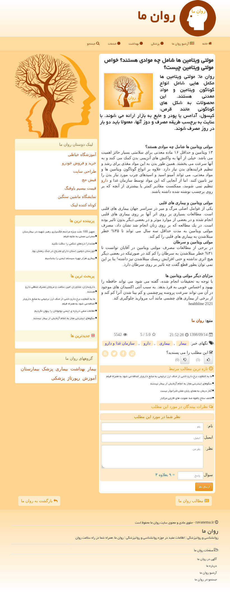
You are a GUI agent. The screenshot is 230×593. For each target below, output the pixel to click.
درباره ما (211, 566)
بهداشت (134, 44)
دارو (104, 180)
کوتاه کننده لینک (83, 205)
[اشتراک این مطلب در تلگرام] (132, 353)
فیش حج (89, 180)
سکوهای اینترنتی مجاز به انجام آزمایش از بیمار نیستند (181, 383)
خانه (205, 44)
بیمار (183, 343)
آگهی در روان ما (207, 559)
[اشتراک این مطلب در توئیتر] (114, 353)
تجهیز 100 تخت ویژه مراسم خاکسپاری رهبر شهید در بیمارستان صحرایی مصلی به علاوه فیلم (58, 234)
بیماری (164, 343)
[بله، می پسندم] (208, 360)
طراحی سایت (84, 171)
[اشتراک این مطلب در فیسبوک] (123, 353)
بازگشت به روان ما (37, 501)
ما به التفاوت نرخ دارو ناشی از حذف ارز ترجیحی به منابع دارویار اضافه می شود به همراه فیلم (159, 376)
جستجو (91, 44)
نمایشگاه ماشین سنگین (77, 197)
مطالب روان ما (191, 501)
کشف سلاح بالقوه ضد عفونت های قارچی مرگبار (186, 398)
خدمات (112, 44)
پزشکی (155, 44)
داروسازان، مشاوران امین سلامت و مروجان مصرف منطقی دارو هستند (60, 289)
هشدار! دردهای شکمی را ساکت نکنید (73, 243)
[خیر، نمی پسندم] (184, 360)
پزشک (47, 368)
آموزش (89, 378)
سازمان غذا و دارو (120, 343)
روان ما (157, 15)
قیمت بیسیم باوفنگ (80, 188)
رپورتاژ (73, 378)
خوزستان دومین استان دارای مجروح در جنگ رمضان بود (63, 251)
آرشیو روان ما (181, 44)
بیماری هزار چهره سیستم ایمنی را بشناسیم (70, 258)
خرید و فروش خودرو (79, 163)
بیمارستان (30, 368)
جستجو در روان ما (206, 579)
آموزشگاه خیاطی (82, 155)
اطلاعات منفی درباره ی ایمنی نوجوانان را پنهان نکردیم (64, 311)
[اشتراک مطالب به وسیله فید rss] (105, 353)
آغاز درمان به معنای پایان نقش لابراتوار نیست (186, 391)
